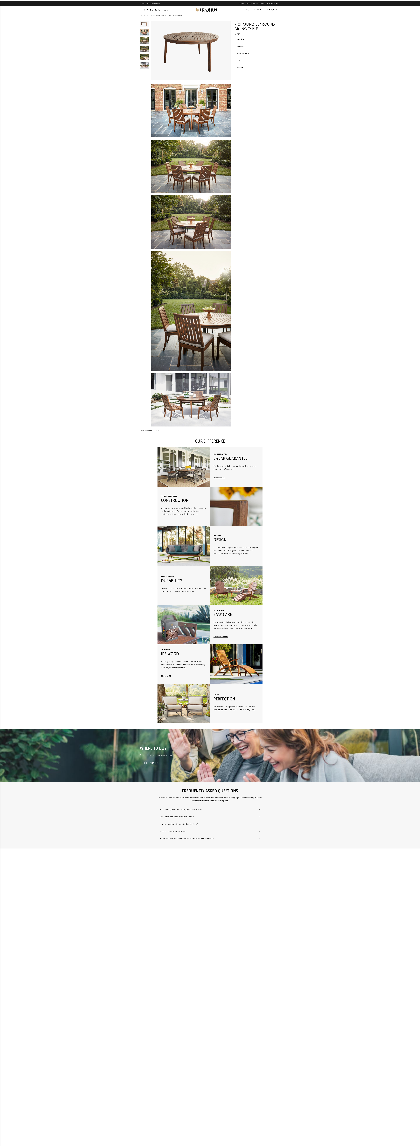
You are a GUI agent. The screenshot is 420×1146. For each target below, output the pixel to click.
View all (157, 431)
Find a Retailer (151, 763)
